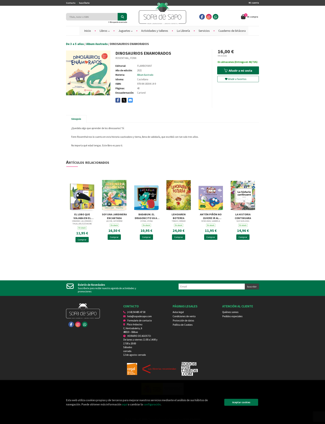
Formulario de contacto (139, 320)
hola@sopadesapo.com (139, 316)
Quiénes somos (230, 312)
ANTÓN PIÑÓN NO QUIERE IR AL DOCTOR (211, 216)
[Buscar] (122, 17)
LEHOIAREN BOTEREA (179, 216)
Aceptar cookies (241, 402)
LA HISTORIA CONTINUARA (243, 216)
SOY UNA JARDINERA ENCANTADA (114, 216)
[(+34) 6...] (215, 17)
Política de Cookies (183, 324)
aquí (124, 404)
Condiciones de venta (184, 316)
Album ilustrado (97, 44)
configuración (152, 404)
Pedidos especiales (232, 316)
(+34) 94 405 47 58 (136, 312)
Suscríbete (84, 3)
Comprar (82, 239)
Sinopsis (76, 118)
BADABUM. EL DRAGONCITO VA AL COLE (146, 216)
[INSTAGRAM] (209, 17)
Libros (104, 31)
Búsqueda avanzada (118, 22)
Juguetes (124, 31)
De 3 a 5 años (75, 44)
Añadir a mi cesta (240, 70)
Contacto (70, 3)
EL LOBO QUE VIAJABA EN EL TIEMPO (82, 216)
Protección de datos (183, 320)
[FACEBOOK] (202, 17)
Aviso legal (178, 312)
